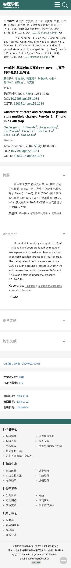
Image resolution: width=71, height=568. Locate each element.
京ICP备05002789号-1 (47, 546)
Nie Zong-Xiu (12, 127)
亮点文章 (11, 505)
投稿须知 (11, 436)
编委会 (10, 520)
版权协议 (11, 445)
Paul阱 (23, 213)
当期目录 (11, 495)
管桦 (52, 78)
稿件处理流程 (47, 436)
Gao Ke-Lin (28, 134)
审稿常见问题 (14, 475)
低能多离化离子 (39, 213)
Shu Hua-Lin (45, 130)
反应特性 (56, 213)
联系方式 (11, 534)
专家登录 (11, 480)
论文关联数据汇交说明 (19, 455)
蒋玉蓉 (30, 78)
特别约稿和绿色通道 (50, 445)
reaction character (22, 290)
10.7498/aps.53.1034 (45, 32)
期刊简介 (44, 500)
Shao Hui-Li (11, 134)
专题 (41, 495)
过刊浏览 (11, 500)
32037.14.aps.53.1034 (29, 103)
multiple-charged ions (50, 285)
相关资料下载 (14, 450)
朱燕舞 (42, 78)
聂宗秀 (8, 78)
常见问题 (44, 441)
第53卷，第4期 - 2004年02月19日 (22, 363)
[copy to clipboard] (52, 56)
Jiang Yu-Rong (48, 127)
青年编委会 (12, 525)
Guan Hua (28, 130)
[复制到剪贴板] (60, 32)
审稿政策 (11, 470)
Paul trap (30, 285)
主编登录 (44, 475)
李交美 (19, 78)
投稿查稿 (11, 441)
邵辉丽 (19, 82)
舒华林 (8, 82)
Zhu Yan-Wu (11, 130)
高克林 (30, 82)
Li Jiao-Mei (29, 127)
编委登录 (44, 470)
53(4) (29, 93)
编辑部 (10, 529)
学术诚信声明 (47, 505)
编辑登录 (44, 480)
